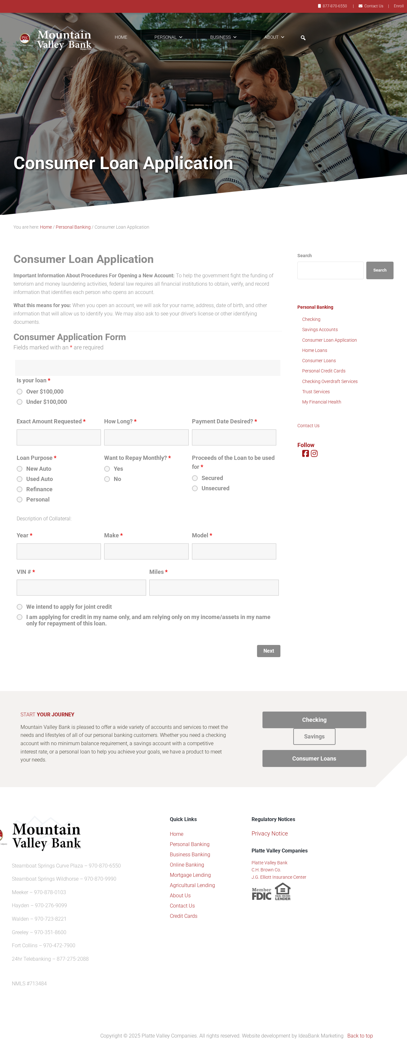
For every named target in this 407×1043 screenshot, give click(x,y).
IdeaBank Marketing (321, 1036)
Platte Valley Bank (269, 862)
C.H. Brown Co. (266, 869)
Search (304, 255)
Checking (311, 319)
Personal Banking (315, 307)
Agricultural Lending (192, 885)
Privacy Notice (270, 833)
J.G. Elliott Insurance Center (279, 877)
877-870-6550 (335, 6)
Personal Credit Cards (323, 370)
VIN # (26, 572)
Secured (212, 478)
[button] (303, 38)
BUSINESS (220, 37)
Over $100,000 (44, 391)
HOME (121, 37)
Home (176, 834)
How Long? (120, 421)
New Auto (38, 469)
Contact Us (373, 6)
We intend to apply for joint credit (69, 607)
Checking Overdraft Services (330, 381)
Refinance (39, 489)
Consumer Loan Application (329, 340)
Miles (158, 572)
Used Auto (39, 479)
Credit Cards (183, 916)
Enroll (399, 6)
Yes (118, 469)
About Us (180, 895)
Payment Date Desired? (224, 421)
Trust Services (316, 391)
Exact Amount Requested (51, 421)
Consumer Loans (319, 360)
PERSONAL (165, 37)
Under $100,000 (46, 402)
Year (24, 535)
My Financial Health (321, 401)
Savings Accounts (320, 329)
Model (202, 535)
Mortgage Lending (190, 875)
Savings (314, 736)
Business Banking (190, 855)
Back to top (360, 1036)
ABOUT (271, 37)
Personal (38, 499)
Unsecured (215, 488)
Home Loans (314, 350)
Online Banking (187, 865)
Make (113, 535)
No (117, 479)
